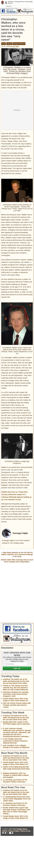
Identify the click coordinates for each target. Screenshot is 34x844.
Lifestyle (9, 43)
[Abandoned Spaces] (8, 833)
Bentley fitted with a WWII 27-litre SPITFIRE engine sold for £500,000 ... (16, 724)
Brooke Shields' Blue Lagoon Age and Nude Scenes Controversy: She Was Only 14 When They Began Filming (16, 811)
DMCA (4, 831)
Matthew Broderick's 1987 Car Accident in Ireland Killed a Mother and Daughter (16, 775)
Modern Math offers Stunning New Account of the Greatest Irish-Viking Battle (17, 561)
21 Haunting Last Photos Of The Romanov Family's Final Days (15, 781)
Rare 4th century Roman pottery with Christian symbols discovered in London (17, 705)
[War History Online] (3, 833)
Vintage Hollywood (19, 43)
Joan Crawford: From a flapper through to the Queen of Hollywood (16, 746)
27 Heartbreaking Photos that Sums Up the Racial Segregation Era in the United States (17, 799)
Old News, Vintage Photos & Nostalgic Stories (2, 2)
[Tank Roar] (10, 833)
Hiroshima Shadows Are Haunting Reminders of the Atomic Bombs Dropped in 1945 (15, 694)
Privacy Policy (13, 831)
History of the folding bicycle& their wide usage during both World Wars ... (16, 769)
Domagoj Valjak (14, 46)
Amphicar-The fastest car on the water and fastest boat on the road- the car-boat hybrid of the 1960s (16, 681)
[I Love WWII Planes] (12, 833)
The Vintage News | (20, 829)
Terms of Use (25, 831)
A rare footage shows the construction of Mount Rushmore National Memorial (15, 741)
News (3, 43)
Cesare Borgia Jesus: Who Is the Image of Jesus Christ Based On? (15, 699)
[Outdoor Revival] (5, 833)
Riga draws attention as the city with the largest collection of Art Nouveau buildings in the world (17, 554)
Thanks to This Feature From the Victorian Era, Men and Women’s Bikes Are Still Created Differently (15, 688)
